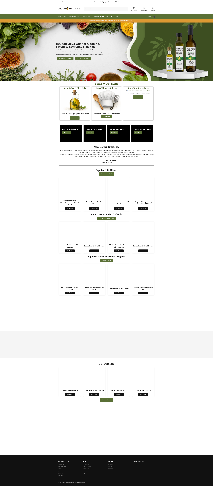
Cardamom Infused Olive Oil (94, 390)
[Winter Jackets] (118, 133)
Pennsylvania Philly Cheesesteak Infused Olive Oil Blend (70, 203)
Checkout (153, 10)
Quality (59, 471)
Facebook (110, 464)
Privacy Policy (61, 473)
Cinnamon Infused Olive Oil (119, 390)
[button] (151, 16)
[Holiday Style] (95, 133)
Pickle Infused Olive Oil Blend (119, 288)
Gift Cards (60, 475)
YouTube (110, 471)
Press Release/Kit (62, 466)
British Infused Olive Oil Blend (94, 246)
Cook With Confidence (106, 88)
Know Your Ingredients (138, 88)
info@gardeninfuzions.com (64, 2)
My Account (134, 10)
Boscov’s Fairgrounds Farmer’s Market (95, 20)
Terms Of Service (87, 471)
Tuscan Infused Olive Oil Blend (143, 246)
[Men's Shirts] (71, 133)
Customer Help (144, 10)
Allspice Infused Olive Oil (69, 390)
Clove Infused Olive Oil (143, 390)
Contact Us (86, 468)
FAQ (84, 473)
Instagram (110, 468)
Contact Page (61, 464)
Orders (59, 468)
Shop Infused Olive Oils (75, 88)
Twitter (110, 466)
